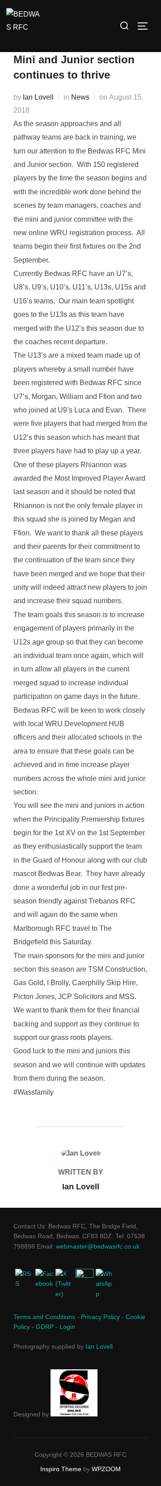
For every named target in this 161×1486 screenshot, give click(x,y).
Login (67, 1326)
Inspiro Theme (60, 1469)
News (80, 97)
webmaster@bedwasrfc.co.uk (98, 1246)
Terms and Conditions (44, 1316)
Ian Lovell (38, 97)
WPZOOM (106, 1469)
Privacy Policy (100, 1316)
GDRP (45, 1326)
